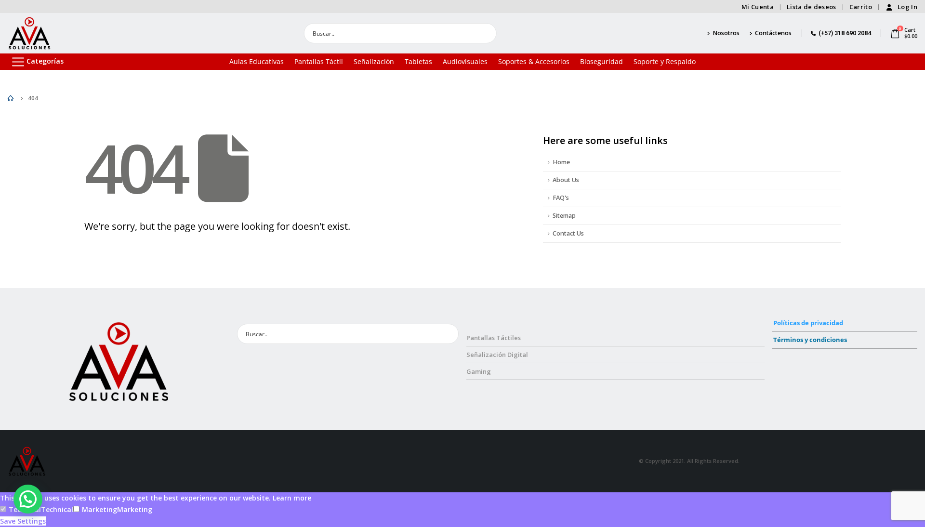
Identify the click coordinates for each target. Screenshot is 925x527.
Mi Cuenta (757, 6)
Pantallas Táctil (318, 61)
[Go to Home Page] (11, 98)
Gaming (478, 371)
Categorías (45, 61)
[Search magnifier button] (486, 33)
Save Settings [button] (23, 521)
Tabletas (418, 61)
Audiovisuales (465, 61)
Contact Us (568, 233)
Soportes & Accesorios (533, 61)
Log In (907, 6)
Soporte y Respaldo (665, 61)
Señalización (374, 61)
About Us (566, 180)
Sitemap (564, 215)
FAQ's (561, 198)
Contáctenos (773, 33)
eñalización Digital (499, 354)
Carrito (860, 6)
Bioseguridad (601, 61)
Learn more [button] (292, 497)
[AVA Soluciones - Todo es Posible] (29, 33)
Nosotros (726, 33)
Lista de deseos (811, 6)
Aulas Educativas (256, 61)
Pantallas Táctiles (493, 337)
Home (561, 162)
